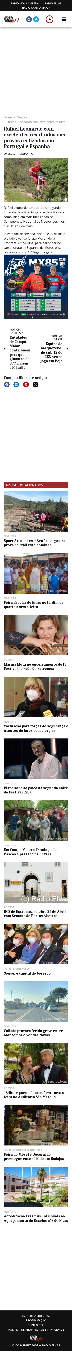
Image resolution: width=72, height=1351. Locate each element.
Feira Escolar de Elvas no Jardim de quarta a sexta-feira (34, 604)
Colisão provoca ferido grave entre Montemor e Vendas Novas (33, 1033)
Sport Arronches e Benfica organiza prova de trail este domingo (34, 543)
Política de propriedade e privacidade (36, 1329)
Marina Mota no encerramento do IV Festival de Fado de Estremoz (35, 666)
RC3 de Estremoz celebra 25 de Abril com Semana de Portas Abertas (35, 914)
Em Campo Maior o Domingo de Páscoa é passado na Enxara (30, 852)
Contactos (36, 1325)
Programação (36, 1320)
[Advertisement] (36, 69)
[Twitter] (36, 19)
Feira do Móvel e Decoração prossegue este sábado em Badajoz (34, 1156)
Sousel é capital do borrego (27, 973)
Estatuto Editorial (36, 1316)
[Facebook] (29, 19)
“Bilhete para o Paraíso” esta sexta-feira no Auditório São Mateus (34, 1095)
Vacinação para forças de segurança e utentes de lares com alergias (36, 728)
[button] (49, 19)
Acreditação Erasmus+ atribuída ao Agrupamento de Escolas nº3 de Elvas (36, 1218)
